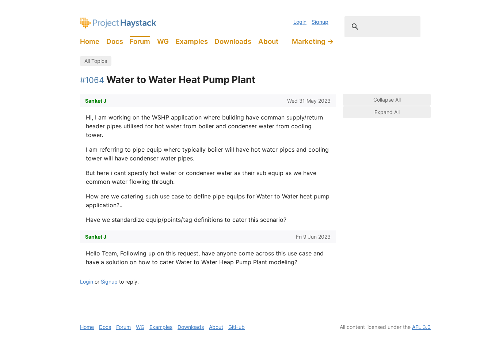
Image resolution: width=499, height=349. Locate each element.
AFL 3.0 (421, 327)
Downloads (232, 41)
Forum (140, 41)
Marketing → (313, 41)
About (268, 41)
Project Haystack (118, 23)
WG (163, 41)
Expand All (387, 112)
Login (299, 22)
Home (89, 41)
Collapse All (387, 99)
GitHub (236, 327)
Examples (192, 41)
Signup (320, 22)
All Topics (95, 61)
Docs (114, 41)
